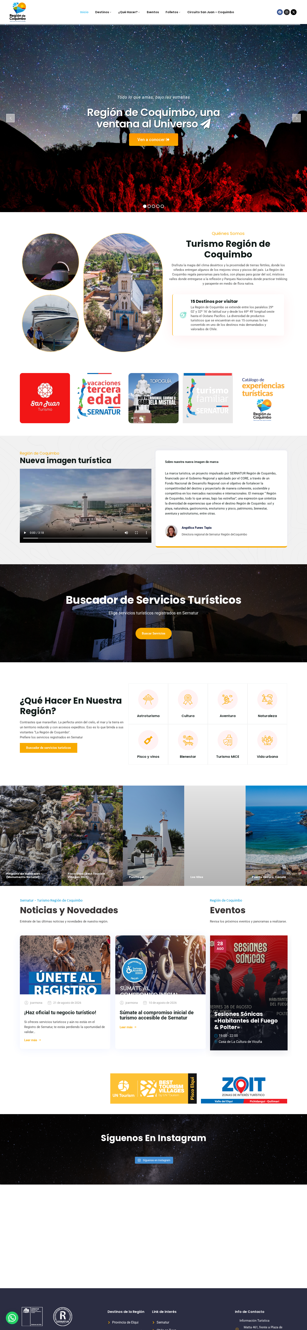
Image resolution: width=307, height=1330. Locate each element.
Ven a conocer (151, 139)
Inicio (84, 12)
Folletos (172, 12)
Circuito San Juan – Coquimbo (210, 12)
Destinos (102, 12)
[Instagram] (287, 12)
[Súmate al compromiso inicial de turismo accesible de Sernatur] (160, 964)
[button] (12, 1318)
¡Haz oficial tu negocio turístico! (60, 1012)
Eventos (153, 12)
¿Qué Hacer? (128, 12)
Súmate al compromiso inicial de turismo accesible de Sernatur (157, 1015)
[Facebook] (280, 12)
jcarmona (36, 1002)
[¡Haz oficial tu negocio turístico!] (65, 964)
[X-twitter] (294, 12)
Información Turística (254, 1320)
